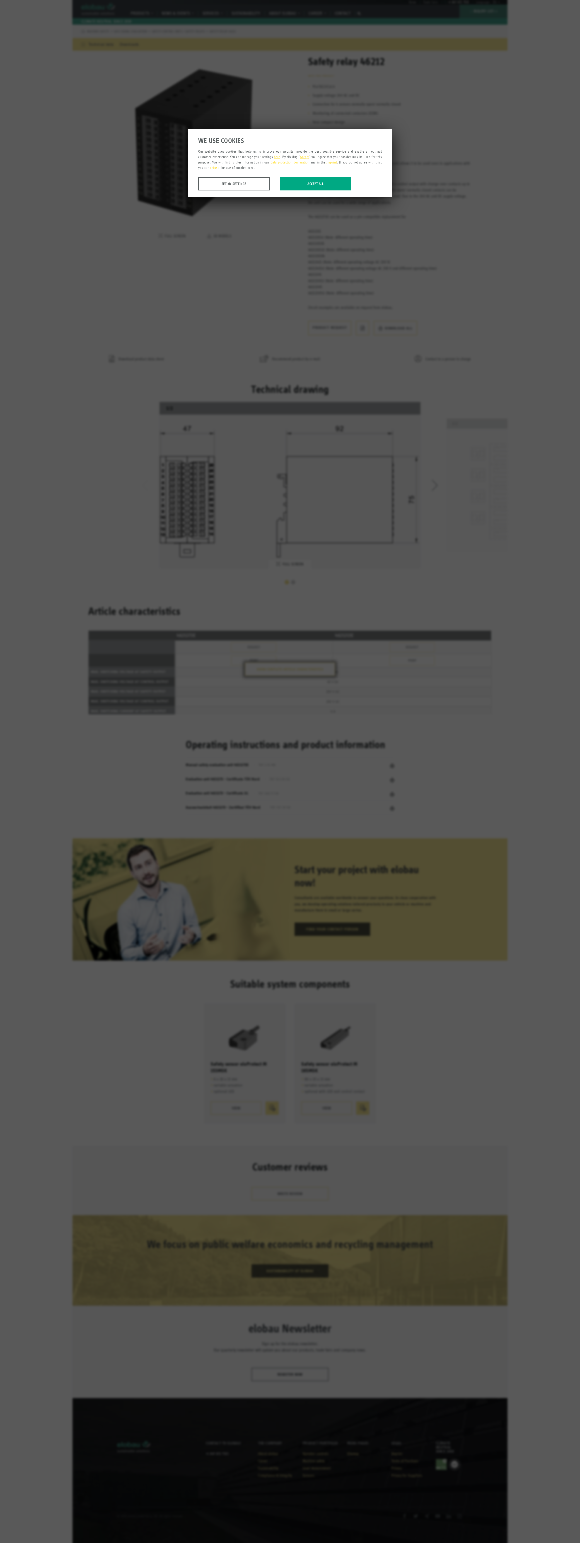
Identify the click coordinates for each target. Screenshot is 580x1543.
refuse (214, 168)
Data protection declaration (290, 162)
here (277, 157)
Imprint (331, 162)
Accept (304, 157)
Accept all (315, 184)
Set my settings (234, 184)
